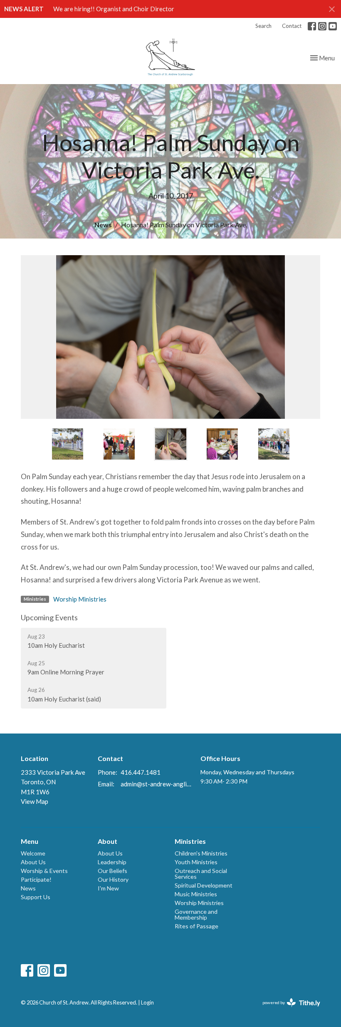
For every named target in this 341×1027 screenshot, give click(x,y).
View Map (34, 801)
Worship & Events (44, 870)
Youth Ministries (196, 861)
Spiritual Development (203, 885)
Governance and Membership (196, 914)
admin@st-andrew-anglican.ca (156, 784)
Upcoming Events (49, 617)
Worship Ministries (79, 599)
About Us (33, 861)
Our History (113, 879)
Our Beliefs (112, 870)
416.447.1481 (141, 772)
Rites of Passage (196, 926)
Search (263, 25)
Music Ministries (196, 894)
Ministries (190, 841)
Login (147, 1002)
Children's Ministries (201, 853)
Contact (291, 25)
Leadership (112, 861)
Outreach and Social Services (201, 873)
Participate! (36, 879)
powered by (287, 1010)
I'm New (108, 888)
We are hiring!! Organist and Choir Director (113, 8)
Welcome (33, 853)
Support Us (35, 896)
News (103, 225)
